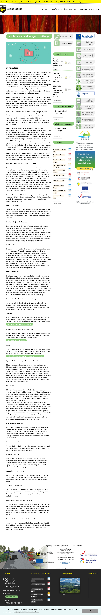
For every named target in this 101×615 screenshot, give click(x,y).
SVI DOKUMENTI (58, 203)
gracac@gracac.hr (80, 2)
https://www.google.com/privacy (16, 340)
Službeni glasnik (68, 9)
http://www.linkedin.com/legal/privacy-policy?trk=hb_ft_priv (24, 356)
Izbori (91, 9)
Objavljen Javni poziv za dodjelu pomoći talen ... (58, 63)
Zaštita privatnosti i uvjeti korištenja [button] (26, 612)
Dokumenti (82, 9)
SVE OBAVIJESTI (58, 119)
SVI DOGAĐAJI (57, 136)
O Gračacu (54, 9)
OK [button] (90, 610)
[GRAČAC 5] (70, 585)
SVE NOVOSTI (57, 100)
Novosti (44, 9)
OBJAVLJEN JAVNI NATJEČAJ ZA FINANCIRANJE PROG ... (58, 90)
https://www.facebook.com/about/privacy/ (19, 324)
